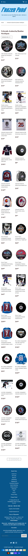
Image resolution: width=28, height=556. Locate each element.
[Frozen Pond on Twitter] (11, 543)
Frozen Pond (10, 547)
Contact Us (14, 473)
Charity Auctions (14, 487)
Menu (4, 2)
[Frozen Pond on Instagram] (16, 543)
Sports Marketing (14, 485)
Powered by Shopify (18, 547)
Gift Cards (14, 475)
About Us (14, 477)
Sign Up (24, 535)
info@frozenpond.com (14, 511)
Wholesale (14, 488)
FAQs (14, 490)
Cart (26, 2)
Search (14, 492)
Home (2, 22)
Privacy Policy (14, 494)
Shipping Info (14, 481)
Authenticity (14, 479)
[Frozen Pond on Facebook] (13, 543)
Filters (24, 37)
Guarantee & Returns (14, 483)
